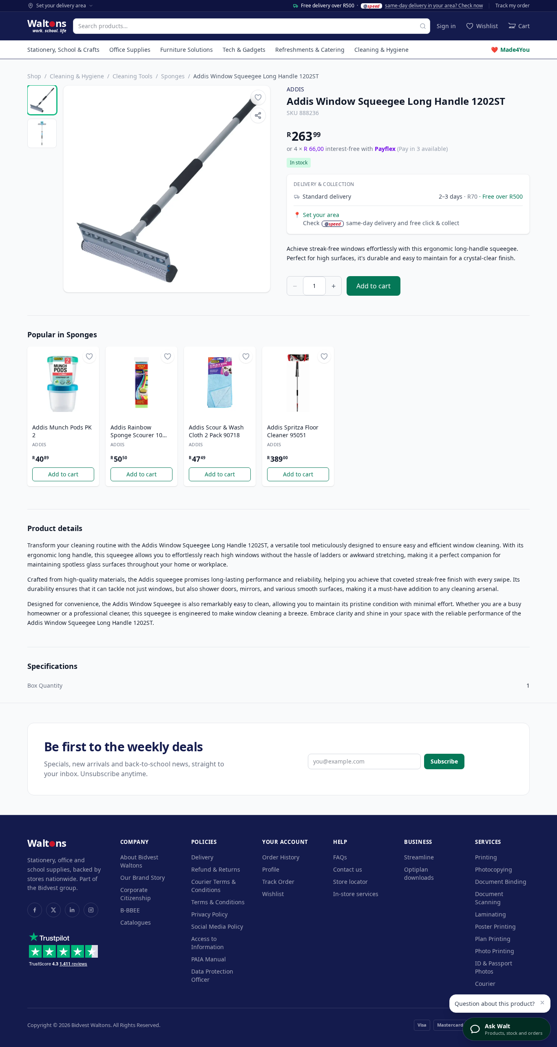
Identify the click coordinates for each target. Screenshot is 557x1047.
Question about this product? (495, 1003)
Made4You (510, 49)
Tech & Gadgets (244, 49)
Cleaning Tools (133, 76)
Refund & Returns (215, 869)
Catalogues (135, 922)
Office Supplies (129, 49)
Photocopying (493, 869)
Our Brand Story (142, 877)
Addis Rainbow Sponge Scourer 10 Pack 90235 (136, 431)
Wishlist (273, 894)
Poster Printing (495, 926)
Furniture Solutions (186, 49)
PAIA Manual (208, 959)
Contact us (347, 869)
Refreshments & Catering (310, 49)
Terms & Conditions (218, 902)
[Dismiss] (542, 1002)
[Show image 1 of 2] (42, 100)
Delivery (202, 857)
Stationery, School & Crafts (63, 49)
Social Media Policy (217, 926)
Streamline (419, 857)
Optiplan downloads (419, 873)
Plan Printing (493, 939)
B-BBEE (130, 910)
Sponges (173, 76)
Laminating (490, 914)
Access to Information (207, 943)
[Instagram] (91, 910)
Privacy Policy (209, 914)
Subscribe (444, 761)
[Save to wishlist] (258, 97)
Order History (280, 857)
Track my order (512, 5)
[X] (53, 910)
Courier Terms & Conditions (213, 886)
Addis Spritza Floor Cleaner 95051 (292, 431)
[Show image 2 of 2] (42, 133)
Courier (485, 983)
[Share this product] (258, 115)
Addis (296, 89)
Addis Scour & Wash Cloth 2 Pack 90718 (216, 431)
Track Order (278, 881)
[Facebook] (34, 910)
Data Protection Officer (212, 975)
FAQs (340, 857)
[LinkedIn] (72, 910)
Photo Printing (494, 951)
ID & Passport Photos (493, 967)
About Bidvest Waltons (139, 861)
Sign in (446, 26)
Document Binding (500, 881)
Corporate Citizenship (135, 894)
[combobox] (251, 26)
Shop (34, 76)
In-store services (355, 894)
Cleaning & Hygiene (381, 49)
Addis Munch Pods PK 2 (62, 431)
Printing (486, 857)
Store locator (350, 881)
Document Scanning (489, 898)
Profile (270, 869)
